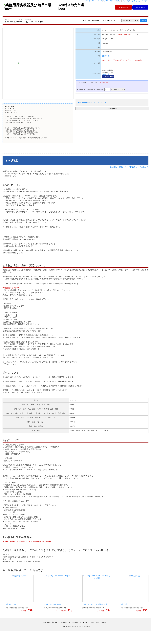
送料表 (143, 21)
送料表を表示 (106, 56)
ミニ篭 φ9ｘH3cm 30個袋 (53, 604)
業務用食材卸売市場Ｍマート (51, 622)
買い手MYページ (123, 7)
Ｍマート (87, 1)
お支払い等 (144, 167)
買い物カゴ (145, 1)
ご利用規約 (117, 1)
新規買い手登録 (108, 1)
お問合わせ (133, 167)
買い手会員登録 (73, 622)
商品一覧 (122, 167)
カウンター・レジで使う (23, 19)
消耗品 (7, 19)
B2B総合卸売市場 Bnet (70, 7)
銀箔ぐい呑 (124, 604)
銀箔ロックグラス (11, 604)
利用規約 (64, 622)
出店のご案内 (127, 1)
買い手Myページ (97, 1)
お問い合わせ (136, 1)
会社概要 (113, 167)
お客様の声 (105, 74)
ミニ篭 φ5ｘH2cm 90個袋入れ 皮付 (94, 604)
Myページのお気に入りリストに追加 (93, 102)
